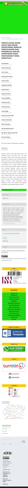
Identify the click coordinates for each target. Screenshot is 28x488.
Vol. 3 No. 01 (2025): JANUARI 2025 (9, 39)
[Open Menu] (1, 2)
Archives (7, 37)
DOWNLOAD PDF (7, 189)
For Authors (4, 431)
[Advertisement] (14, 19)
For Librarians (5, 433)
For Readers (4, 428)
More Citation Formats (9, 223)
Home (3, 37)
